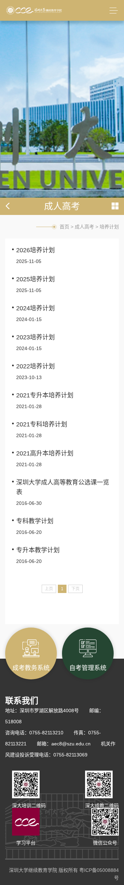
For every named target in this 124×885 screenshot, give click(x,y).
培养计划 (109, 226)
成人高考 (84, 226)
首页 (64, 226)
